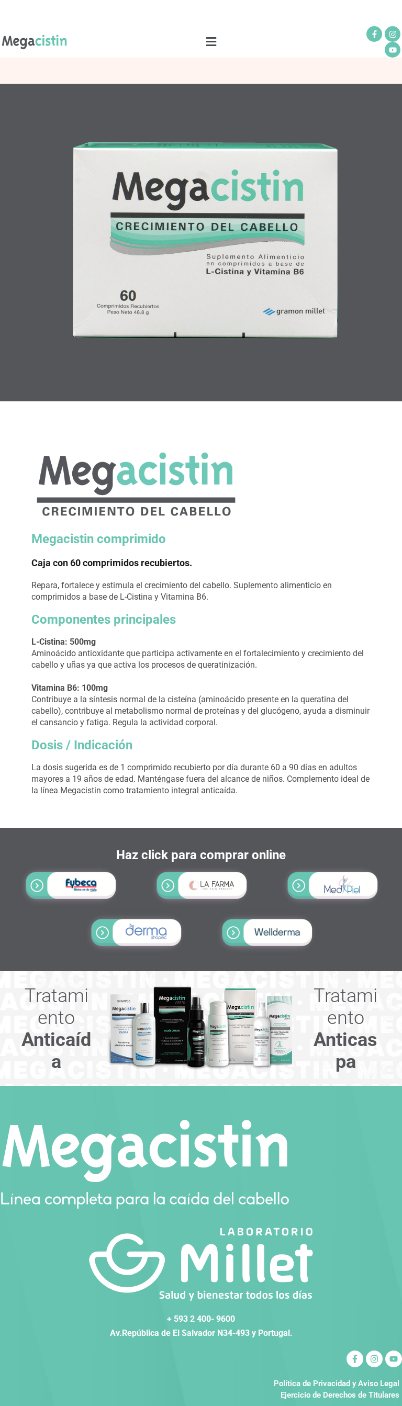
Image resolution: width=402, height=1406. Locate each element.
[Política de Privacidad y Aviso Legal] (201, 1383)
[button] (211, 42)
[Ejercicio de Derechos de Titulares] (201, 1395)
